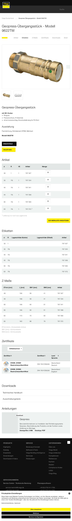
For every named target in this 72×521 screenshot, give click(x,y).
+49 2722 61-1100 (12, 490)
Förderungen (30, 459)
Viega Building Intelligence (35, 453)
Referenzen (53, 459)
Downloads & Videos (10, 459)
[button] (36, 393)
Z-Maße (35, 38)
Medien (51, 465)
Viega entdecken (55, 453)
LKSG (51, 470)
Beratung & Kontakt (33, 447)
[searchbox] (34, 9)
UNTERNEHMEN (55, 443)
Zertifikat (7, 356)
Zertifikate (45, 38)
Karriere (51, 462)
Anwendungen (8, 456)
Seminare (29, 456)
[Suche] (69, 9)
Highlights (6, 447)
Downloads (56, 38)
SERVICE (29, 443)
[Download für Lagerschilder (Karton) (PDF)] (29, 237)
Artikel (16, 38)
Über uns (52, 447)
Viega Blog (52, 473)
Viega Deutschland (8, 18)
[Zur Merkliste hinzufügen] (69, 28)
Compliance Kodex (55, 467)
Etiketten (25, 38)
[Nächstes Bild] (68, 67)
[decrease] (43, 173)
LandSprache (54, 357)
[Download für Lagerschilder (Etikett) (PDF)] (54, 237)
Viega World (53, 450)
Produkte (7, 443)
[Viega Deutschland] (6, 3)
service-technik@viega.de (15, 487)
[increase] (53, 173)
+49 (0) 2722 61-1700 (47, 487)
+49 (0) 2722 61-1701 (47, 490)
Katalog (6, 450)
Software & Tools (32, 450)
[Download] (63, 356)
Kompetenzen (54, 456)
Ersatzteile (7, 453)
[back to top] (68, 442)
